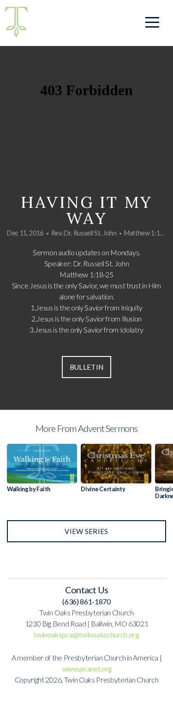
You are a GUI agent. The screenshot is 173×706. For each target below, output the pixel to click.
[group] (42, 471)
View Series (86, 531)
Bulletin (86, 367)
